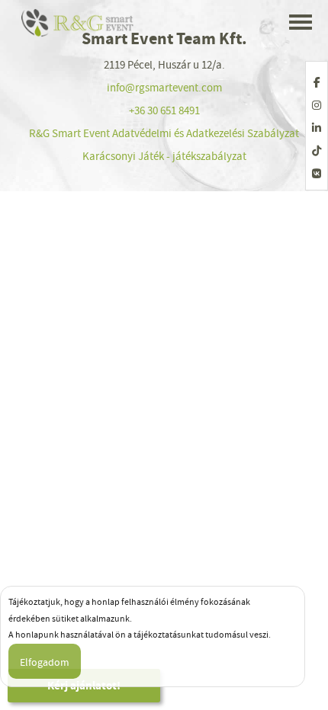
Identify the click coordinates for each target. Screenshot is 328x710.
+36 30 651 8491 (164, 110)
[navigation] (300, 23)
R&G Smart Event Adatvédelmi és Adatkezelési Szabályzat (164, 133)
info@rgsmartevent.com (164, 87)
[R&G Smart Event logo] (78, 23)
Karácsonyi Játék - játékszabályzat (164, 156)
